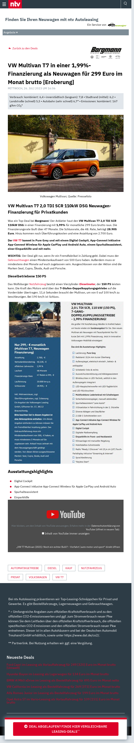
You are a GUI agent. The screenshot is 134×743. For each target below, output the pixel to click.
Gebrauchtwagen (18, 260)
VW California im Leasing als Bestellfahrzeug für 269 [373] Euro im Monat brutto (63, 687)
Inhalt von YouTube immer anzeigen (67, 533)
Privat (15, 577)
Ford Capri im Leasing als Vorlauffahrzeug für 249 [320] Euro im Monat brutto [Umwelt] (61, 666)
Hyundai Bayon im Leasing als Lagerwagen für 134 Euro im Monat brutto (58, 674)
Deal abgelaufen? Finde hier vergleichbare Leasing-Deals (67, 729)
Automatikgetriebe (25, 568)
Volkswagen (38, 577)
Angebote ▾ (10, 32)
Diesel (52, 568)
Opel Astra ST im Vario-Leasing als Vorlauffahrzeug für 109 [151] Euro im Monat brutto (63, 700)
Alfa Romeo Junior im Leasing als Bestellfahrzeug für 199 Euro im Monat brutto (62, 693)
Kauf (68, 568)
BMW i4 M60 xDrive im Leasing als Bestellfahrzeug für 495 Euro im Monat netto (63, 680)
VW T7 (17, 240)
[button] (15, 4)
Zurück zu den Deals (25, 48)
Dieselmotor (87, 284)
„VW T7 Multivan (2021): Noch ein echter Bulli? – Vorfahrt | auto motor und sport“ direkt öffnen (68, 546)
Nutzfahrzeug (37, 284)
